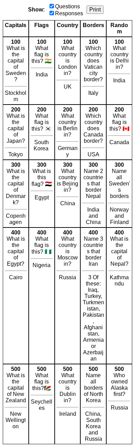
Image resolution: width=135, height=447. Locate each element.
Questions (67, 6)
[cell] (16, 71)
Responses (69, 13)
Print (95, 10)
